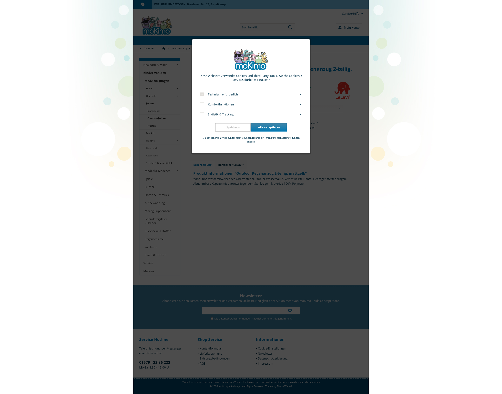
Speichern (233, 127)
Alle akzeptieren (269, 127)
